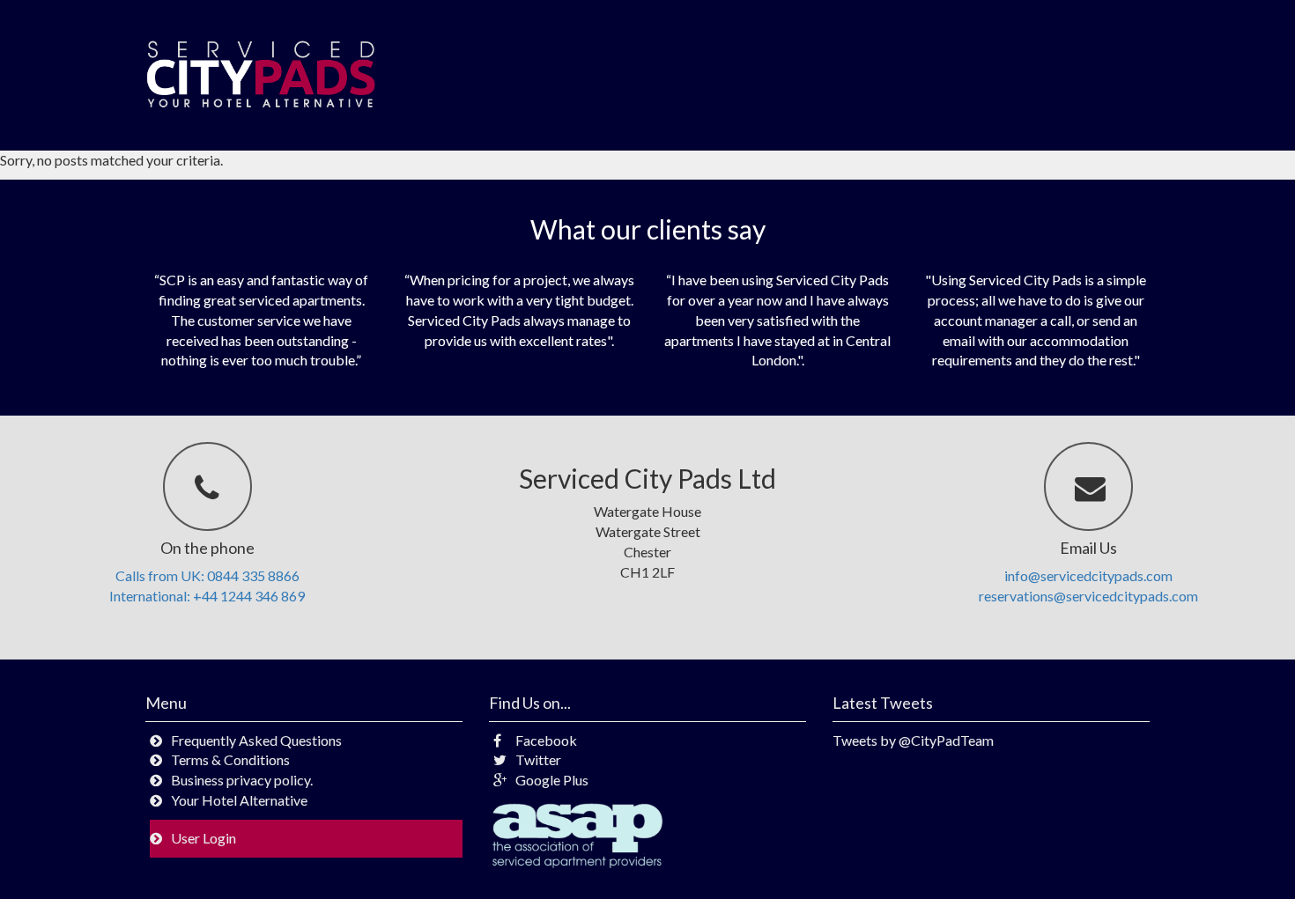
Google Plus (551, 779)
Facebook (546, 740)
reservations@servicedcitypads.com (1088, 595)
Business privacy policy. (242, 779)
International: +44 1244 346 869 (207, 595)
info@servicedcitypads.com (1088, 575)
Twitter (538, 759)
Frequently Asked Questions (256, 740)
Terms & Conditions (230, 759)
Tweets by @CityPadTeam (913, 740)
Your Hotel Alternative (239, 800)
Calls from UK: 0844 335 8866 (207, 575)
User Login (203, 837)
